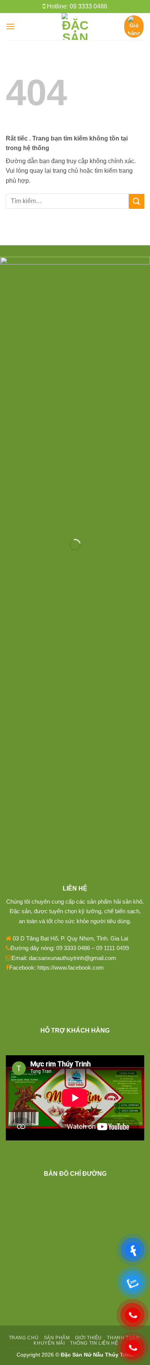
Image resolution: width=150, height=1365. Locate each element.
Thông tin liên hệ (94, 1343)
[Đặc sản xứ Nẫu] (75, 26)
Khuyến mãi (49, 1343)
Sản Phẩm (57, 1337)
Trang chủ (24, 1337)
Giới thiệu (88, 1337)
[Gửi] (136, 201)
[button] (10, 26)
